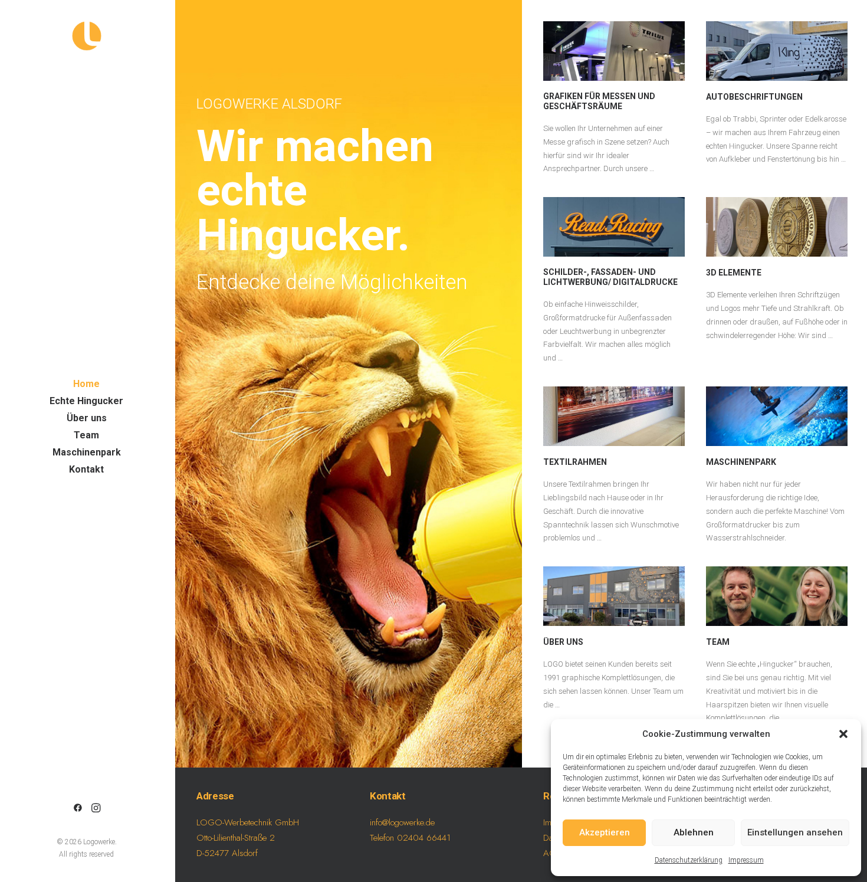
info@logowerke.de (402, 822)
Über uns (563, 642)
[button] (843, 734)
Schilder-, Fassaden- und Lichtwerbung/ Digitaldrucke (610, 277)
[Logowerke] (86, 36)
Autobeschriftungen (754, 96)
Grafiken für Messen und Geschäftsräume (599, 101)
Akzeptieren (604, 832)
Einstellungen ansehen (795, 832)
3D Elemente (733, 272)
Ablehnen (694, 832)
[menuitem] (77, 808)
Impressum (746, 860)
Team (718, 642)
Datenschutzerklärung (688, 860)
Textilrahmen (575, 462)
